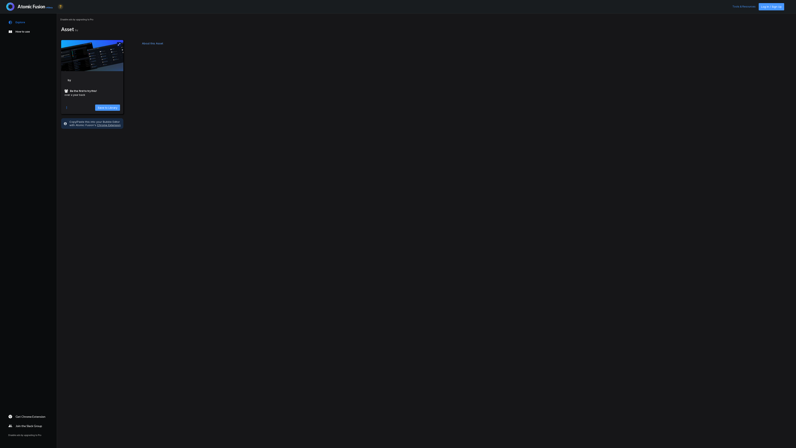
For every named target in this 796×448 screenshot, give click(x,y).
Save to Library (107, 107)
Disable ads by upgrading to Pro (76, 19)
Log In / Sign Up (771, 6)
